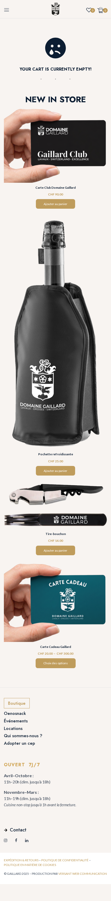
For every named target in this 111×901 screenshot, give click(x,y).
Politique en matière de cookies (30, 865)
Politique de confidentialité (65, 860)
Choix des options (55, 663)
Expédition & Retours (21, 860)
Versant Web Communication (82, 874)
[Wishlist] (89, 9)
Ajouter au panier (55, 204)
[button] (102, 10)
